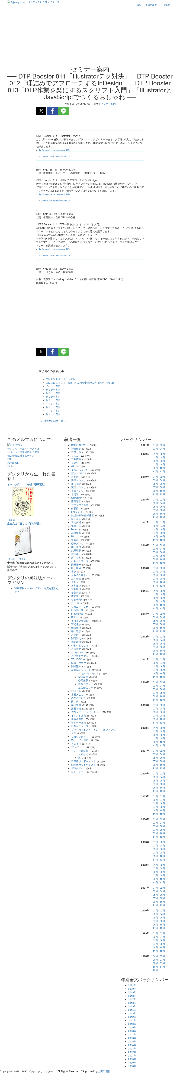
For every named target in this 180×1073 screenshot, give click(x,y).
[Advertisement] (90, 37)
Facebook (151, 4)
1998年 (132, 1066)
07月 (155, 464)
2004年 (132, 1045)
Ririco (74, 617)
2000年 (132, 1059)
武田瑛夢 (76, 550)
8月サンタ (76, 511)
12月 (162, 471)
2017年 (132, 999)
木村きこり (77, 694)
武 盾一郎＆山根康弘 (82, 515)
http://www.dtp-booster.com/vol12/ (54, 194)
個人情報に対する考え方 (20, 455)
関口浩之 (76, 638)
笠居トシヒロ (78, 473)
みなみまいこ (78, 698)
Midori (74, 529)
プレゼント (77, 747)
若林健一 (76, 634)
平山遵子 (76, 631)
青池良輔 (76, 522)
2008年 (132, 1031)
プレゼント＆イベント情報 (60, 379)
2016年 (132, 1003)
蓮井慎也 (76, 589)
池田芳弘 (76, 691)
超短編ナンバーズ (81, 670)
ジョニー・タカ (79, 606)
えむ (73, 582)
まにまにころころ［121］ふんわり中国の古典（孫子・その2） (80, 382)
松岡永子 (83, 680)
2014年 (132, 1010)
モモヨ (75, 455)
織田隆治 (76, 627)
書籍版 (11, 558)
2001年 (132, 1055)
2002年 (132, 1052)
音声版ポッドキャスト (83, 761)
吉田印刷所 (104, 1071)
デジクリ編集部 (79, 750)
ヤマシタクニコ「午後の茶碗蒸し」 (27, 484)
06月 (162, 461)
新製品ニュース (79, 726)
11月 (155, 471)
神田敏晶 (76, 448)
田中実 (75, 701)
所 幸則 (76, 557)
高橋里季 (76, 533)
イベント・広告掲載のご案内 (23, 452)
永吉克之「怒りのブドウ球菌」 (24, 523)
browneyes (77, 613)
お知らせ (83, 754)
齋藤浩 (75, 540)
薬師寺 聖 (76, 599)
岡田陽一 (76, 564)
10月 (162, 468)
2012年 (132, 1017)
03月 (155, 448)
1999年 (132, 1062)
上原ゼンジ (77, 490)
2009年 (132, 1027)
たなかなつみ (85, 687)
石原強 (75, 462)
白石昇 (75, 508)
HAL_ (74, 536)
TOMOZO (76, 659)
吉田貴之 (76, 648)
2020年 (132, 988)
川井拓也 (76, 585)
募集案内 (76, 743)
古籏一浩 (76, 452)
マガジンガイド (79, 736)
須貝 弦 (76, 526)
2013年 (132, 1013)
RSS (138, 4)
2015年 (132, 1006)
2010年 (132, 1024)
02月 (162, 445)
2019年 (132, 992)
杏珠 (73, 571)
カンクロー (77, 652)
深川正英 (76, 519)
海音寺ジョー (85, 684)
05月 (155, 461)
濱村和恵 (76, 708)
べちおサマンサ (79, 561)
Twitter (166, 4)
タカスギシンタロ (88, 673)
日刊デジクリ (78, 771)
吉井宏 (75, 476)
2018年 (132, 995)
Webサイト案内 (80, 740)
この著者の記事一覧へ (53, 420)
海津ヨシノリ (78, 480)
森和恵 (75, 596)
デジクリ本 (77, 768)
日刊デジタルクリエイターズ (44, 2)
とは (23, 448)
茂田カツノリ (78, 487)
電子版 (11, 519)
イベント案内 (53, 386)
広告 (80, 757)
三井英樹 (76, 459)
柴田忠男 (76, 705)
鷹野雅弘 (76, 501)
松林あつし (77, 543)
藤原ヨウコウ (78, 663)
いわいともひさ (79, 645)
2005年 (132, 1041)
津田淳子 (76, 554)
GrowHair (76, 497)
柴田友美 (83, 677)
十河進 (75, 494)
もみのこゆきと (79, 575)
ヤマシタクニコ (79, 504)
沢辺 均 (75, 603)
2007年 (132, 1034)
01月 (155, 445)
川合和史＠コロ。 (81, 620)
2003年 (132, 1048)
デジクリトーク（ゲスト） (86, 712)
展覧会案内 (77, 719)
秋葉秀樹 (76, 592)
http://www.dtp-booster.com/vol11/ (54, 149)
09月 (155, 468)
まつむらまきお (79, 469)
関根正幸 (76, 666)
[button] (41, 111)
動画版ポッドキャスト (83, 764)
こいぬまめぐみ (79, 655)
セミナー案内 (53, 389)
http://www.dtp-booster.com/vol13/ (54, 248)
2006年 (132, 1038)
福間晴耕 (76, 641)
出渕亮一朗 (77, 610)
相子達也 (76, 547)
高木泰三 (76, 578)
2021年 (132, 985)
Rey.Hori (76, 568)
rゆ (73, 466)
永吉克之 (76, 483)
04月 (162, 448)
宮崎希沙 (76, 624)
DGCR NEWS (78, 445)
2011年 (132, 1020)
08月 (162, 464)
